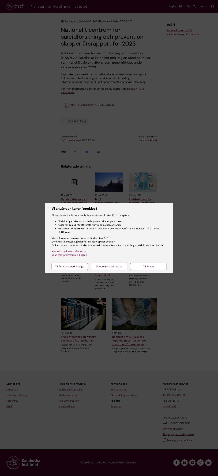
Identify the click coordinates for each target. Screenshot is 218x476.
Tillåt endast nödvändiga (69, 266)
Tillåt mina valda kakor (109, 266)
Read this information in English (69, 255)
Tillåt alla (148, 266)
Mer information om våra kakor (69, 251)
